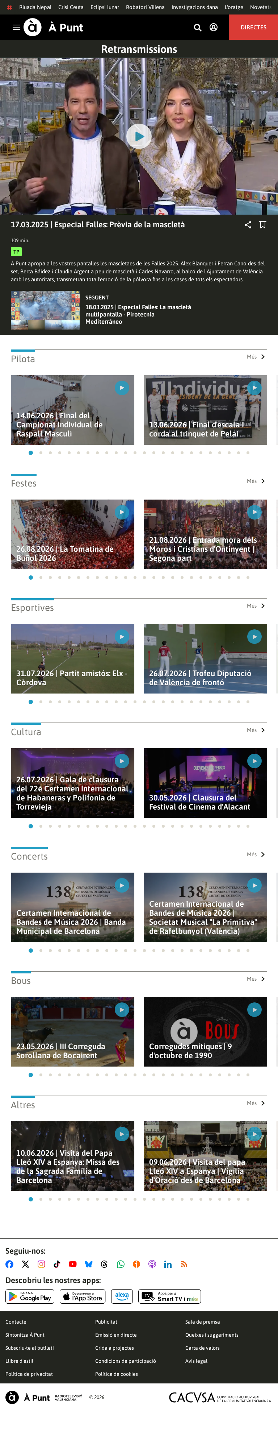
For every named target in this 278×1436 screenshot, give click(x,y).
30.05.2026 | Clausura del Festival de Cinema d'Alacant (199, 802)
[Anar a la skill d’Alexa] (122, 1296)
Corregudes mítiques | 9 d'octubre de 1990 (190, 1051)
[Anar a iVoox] (138, 1264)
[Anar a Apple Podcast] (153, 1264)
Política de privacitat (29, 1374)
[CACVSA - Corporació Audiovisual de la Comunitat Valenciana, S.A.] (220, 1397)
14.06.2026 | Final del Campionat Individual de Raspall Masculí (59, 424)
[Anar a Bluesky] (90, 1264)
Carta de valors (202, 1348)
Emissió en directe (116, 1335)
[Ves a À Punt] (53, 27)
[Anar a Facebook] (10, 1264)
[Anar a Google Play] (29, 1296)
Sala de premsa (202, 1322)
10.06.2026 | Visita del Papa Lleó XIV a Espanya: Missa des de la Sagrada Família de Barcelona (67, 1167)
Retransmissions (139, 49)
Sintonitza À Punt (25, 1335)
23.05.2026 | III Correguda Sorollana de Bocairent (60, 1051)
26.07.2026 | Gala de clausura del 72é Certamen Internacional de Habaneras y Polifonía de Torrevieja (72, 793)
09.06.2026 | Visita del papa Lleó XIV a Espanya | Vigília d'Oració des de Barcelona (197, 1171)
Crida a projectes (114, 1348)
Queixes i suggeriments (212, 1335)
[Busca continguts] (197, 28)
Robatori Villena (145, 7)
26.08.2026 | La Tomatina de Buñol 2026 (65, 554)
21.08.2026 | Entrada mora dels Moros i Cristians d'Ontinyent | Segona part (203, 549)
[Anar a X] (27, 1264)
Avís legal (196, 1361)
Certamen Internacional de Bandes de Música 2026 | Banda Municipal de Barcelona (71, 922)
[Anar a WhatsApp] (122, 1264)
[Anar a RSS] (185, 1264)
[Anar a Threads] (106, 1264)
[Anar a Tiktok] (58, 1264)
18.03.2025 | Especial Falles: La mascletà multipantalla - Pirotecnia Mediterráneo (138, 314)
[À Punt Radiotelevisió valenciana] (43, 1397)
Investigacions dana (195, 7)
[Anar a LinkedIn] (169, 1264)
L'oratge (234, 7)
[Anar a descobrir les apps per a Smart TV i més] (169, 1296)
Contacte (15, 1322)
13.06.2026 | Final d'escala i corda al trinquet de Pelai (196, 429)
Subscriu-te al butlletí (29, 1348)
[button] (31, 453)
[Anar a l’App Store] (83, 1296)
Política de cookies (116, 1374)
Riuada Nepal (35, 7)
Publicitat (106, 1322)
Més (252, 356)
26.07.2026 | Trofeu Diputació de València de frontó (200, 678)
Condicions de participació (125, 1361)
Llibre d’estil (19, 1361)
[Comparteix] (248, 224)
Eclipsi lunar (104, 7)
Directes (253, 27)
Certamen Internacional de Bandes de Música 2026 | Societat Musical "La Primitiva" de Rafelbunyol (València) (203, 917)
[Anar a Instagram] (43, 1264)
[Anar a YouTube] (74, 1264)
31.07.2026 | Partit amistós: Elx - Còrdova (71, 678)
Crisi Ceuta (71, 7)
